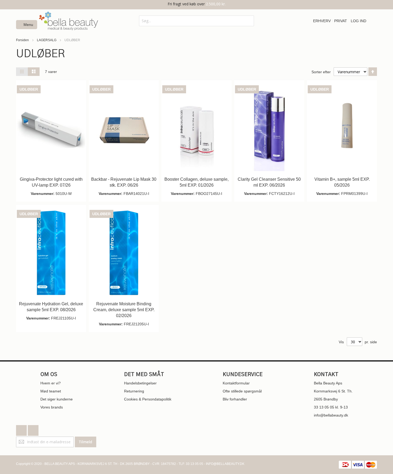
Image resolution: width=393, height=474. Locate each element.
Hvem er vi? (50, 383)
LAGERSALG (47, 40)
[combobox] (196, 21)
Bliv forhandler (235, 399)
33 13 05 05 (324, 407)
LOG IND (358, 21)
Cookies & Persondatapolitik (147, 399)
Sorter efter (321, 72)
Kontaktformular (236, 383)
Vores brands (51, 407)
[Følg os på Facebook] (22, 429)
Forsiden (23, 40)
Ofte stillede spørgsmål (242, 391)
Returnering (134, 391)
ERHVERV (322, 21)
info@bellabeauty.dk (331, 415)
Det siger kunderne (56, 399)
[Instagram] (33, 429)
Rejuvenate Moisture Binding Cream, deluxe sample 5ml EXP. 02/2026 (124, 310)
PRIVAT (340, 21)
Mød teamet (50, 391)
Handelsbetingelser (140, 383)
